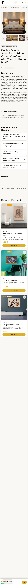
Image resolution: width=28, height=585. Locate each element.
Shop (5, 7)
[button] (24, 205)
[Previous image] (3, 23)
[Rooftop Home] (2, 2)
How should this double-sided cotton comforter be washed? (12, 166)
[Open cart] (22, 2)
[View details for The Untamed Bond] (14, 271)
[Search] (15, 2)
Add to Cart (15, 245)
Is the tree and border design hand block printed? (12, 153)
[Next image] (24, 23)
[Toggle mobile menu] (25, 2)
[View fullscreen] (24, 31)
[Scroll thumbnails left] (3, 38)
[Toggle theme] (19, 2)
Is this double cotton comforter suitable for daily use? (11, 159)
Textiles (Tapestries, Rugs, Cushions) (14, 7)
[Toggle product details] (14, 580)
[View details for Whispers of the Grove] (14, 316)
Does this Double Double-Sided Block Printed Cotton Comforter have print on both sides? (13, 145)
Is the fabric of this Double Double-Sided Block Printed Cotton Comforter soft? (13, 136)
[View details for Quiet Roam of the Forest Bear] (14, 226)
